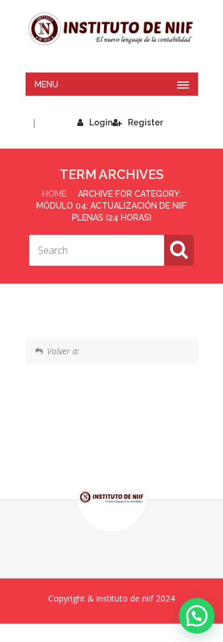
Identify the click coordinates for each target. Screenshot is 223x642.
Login (100, 122)
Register (145, 122)
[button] (197, 616)
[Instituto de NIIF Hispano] (112, 29)
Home (54, 194)
